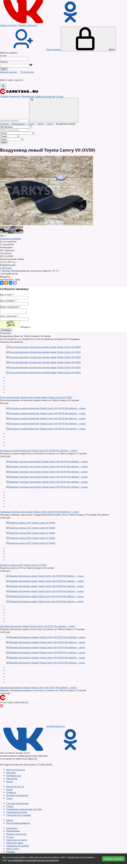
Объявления (27, 96)
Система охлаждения (17, 803)
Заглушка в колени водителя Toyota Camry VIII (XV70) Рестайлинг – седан (38, 450)
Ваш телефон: (8, 300)
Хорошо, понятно (113, 859)
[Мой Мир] (10, 283)
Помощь (10, 851)
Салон (31, 123)
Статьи (59, 96)
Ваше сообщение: (10, 306)
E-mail (3, 55)
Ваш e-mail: (7, 294)
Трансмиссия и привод (18, 815)
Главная (4, 96)
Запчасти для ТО (15, 786)
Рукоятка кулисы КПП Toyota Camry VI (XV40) (23, 565)
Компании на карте (16, 839)
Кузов (9, 789)
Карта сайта (12, 848)
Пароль (4, 61)
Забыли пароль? (8, 71)
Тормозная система (16, 812)
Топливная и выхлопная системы (24, 809)
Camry (49, 123)
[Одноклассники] (6, 283)
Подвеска (11, 792)
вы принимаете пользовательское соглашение (33, 860)
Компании (14, 96)
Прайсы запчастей (45, 96)
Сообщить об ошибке (17, 845)
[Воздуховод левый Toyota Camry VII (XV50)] (4, 232)
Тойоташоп (6, 267)
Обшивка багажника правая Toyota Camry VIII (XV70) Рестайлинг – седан (38, 687)
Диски (9, 781)
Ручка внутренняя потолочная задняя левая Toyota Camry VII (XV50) (36, 397)
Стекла (9, 806)
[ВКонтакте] (2, 283)
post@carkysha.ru (55, 726)
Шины (9, 820)
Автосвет (11, 772)
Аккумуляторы (13, 775)
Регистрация (27, 71)
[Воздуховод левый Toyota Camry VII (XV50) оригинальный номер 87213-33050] (46, 224)
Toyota (40, 123)
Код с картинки (9, 316)
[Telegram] (15, 283)
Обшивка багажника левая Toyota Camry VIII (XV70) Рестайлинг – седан (37, 626)
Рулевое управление (17, 795)
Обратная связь (14, 842)
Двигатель (11, 778)
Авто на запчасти (15, 769)
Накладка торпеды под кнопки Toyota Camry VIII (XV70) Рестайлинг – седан (39, 511)
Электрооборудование (18, 823)
